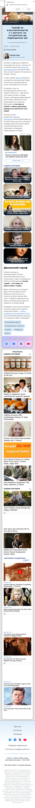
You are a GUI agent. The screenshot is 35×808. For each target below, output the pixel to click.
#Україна (18, 330)
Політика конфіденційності (17, 749)
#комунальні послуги (14, 326)
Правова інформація (17, 745)
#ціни (7, 333)
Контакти (17, 730)
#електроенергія (12, 322)
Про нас (17, 727)
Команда (17, 734)
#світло (8, 330)
